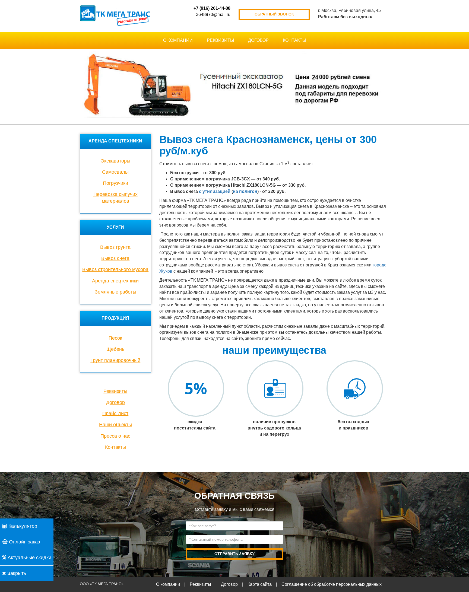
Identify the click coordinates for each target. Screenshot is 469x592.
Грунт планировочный (115, 360)
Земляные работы (115, 292)
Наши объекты (115, 424)
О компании (178, 40)
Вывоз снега (115, 258)
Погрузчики (115, 183)
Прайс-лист (115, 413)
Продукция (115, 318)
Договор (258, 40)
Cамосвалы (115, 172)
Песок (115, 338)
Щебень (115, 349)
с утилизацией (214, 191)
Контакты (294, 40)
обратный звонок (274, 14)
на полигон (245, 191)
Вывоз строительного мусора (115, 269)
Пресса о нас (115, 436)
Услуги (115, 227)
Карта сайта (260, 584)
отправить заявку (234, 554)
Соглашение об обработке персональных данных (331, 584)
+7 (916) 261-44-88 (212, 8)
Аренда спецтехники (115, 141)
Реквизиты (220, 40)
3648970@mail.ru (213, 14)
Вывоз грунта (115, 247)
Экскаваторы (115, 161)
